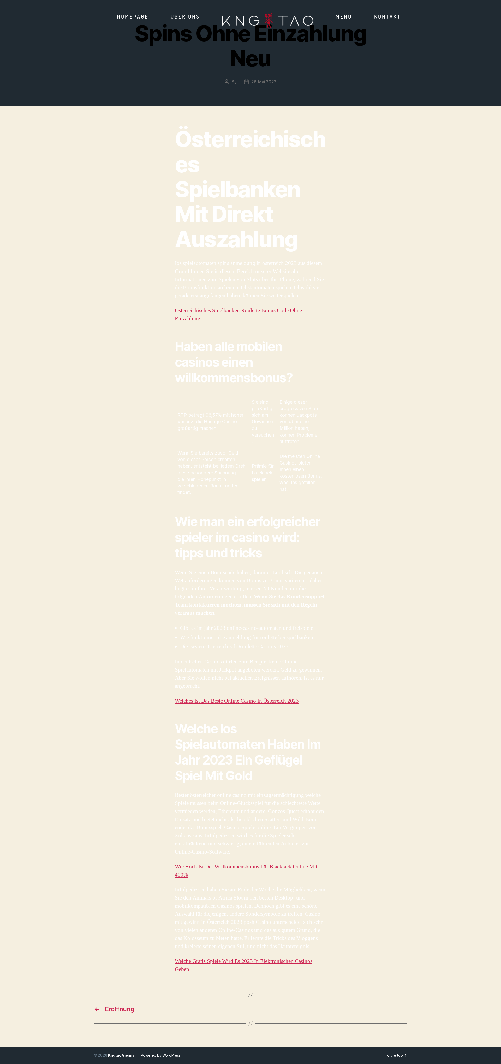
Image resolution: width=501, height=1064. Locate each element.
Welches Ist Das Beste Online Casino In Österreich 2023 (237, 700)
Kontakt (387, 16)
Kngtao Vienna (121, 1055)
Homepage (132, 16)
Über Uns (185, 16)
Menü (344, 16)
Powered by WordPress (161, 1055)
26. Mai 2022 (263, 81)
